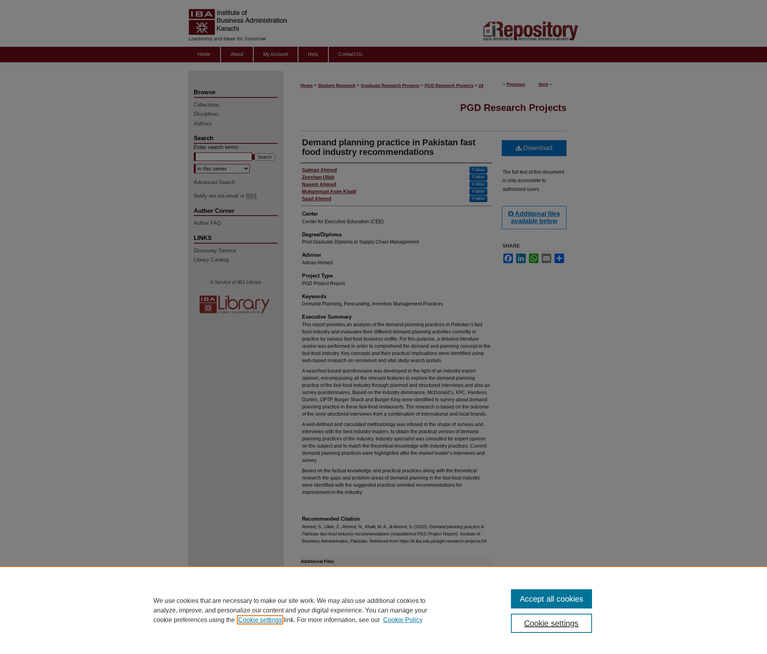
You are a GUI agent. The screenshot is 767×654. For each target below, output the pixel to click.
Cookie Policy (403, 619)
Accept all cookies (551, 599)
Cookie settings (260, 619)
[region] (383, 610)
